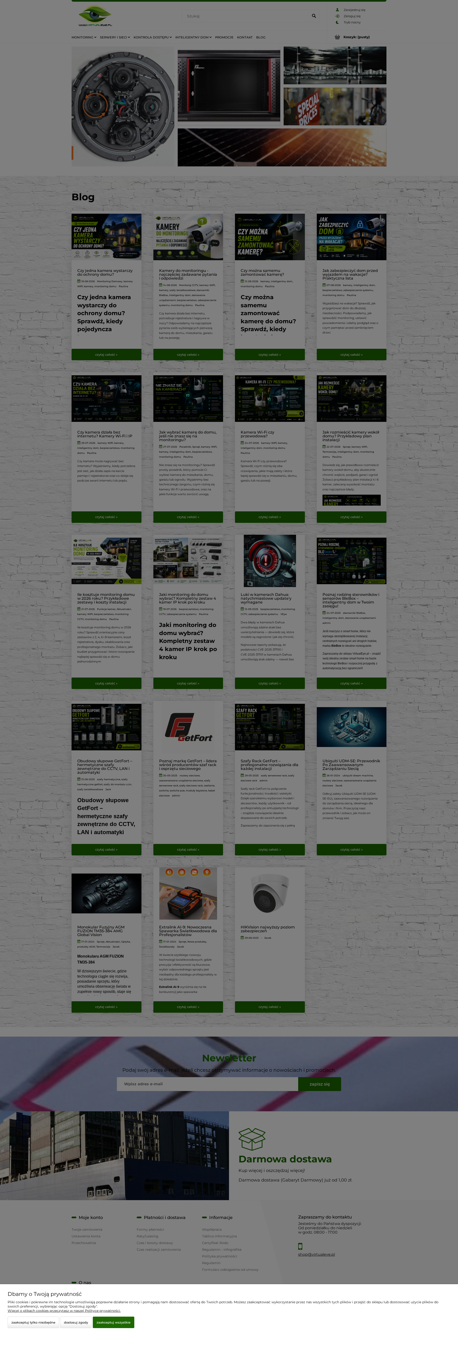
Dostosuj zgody (76, 1322)
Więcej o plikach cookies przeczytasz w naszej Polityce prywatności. (64, 1311)
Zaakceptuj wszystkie (113, 1322)
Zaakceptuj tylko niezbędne (33, 1322)
